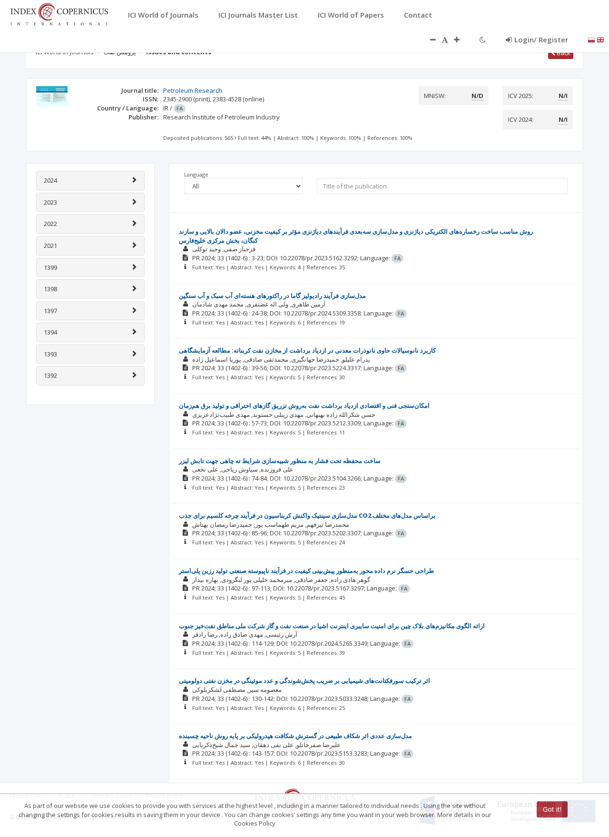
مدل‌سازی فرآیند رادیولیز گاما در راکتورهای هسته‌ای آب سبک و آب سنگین (272, 295)
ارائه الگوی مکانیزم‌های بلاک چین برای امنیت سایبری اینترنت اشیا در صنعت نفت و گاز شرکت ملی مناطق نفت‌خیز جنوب (332, 625)
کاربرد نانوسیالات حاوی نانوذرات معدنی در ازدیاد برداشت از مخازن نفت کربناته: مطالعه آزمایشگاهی (307, 350)
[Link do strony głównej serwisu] (59, 13)
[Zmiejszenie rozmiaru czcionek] (428, 39)
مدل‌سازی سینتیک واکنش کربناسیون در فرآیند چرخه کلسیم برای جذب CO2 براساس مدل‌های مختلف (307, 515)
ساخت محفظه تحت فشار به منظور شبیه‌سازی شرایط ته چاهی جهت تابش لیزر (280, 460)
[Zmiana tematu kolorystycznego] (483, 39)
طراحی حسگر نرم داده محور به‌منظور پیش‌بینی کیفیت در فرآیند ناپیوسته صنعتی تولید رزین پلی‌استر (306, 570)
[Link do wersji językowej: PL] (591, 39)
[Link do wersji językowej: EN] (600, 39)
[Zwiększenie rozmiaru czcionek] (461, 39)
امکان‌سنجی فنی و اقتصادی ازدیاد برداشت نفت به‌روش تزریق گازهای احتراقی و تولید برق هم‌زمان (304, 405)
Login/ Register (541, 39)
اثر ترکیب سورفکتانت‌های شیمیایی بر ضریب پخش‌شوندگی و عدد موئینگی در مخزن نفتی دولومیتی (304, 680)
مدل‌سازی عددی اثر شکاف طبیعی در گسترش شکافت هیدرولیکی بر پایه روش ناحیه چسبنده (295, 735)
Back (562, 53)
